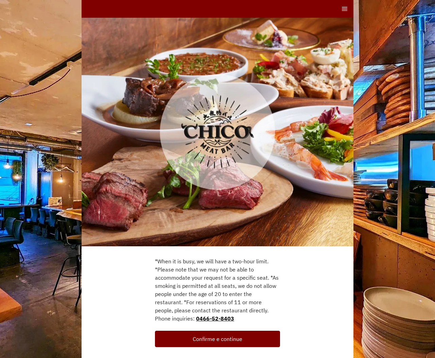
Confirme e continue (217, 339)
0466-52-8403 (215, 318)
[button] (217, 339)
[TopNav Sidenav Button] (344, 9)
